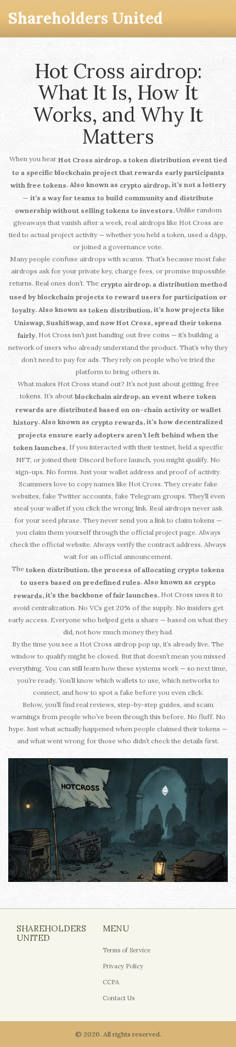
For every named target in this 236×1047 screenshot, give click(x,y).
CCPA (111, 982)
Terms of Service (126, 950)
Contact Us (118, 998)
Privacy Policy (123, 966)
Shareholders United (85, 18)
